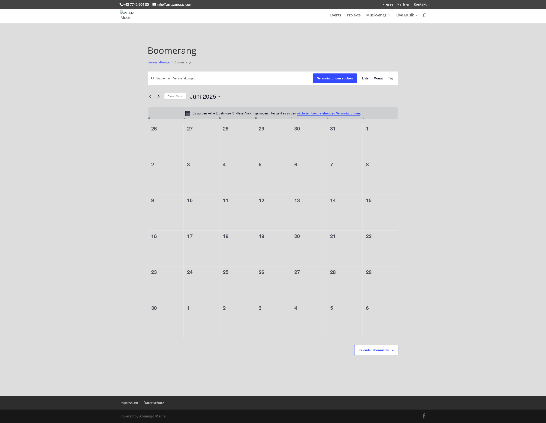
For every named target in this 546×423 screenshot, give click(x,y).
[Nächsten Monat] (158, 96)
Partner (403, 5)
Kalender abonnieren (374, 350)
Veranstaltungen (159, 62)
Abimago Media (152, 416)
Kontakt (420, 5)
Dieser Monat (175, 96)
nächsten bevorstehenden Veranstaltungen (328, 113)
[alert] (273, 113)
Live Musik (405, 15)
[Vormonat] (150, 96)
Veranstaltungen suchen (335, 78)
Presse (387, 5)
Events (335, 15)
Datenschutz (154, 402)
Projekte (353, 15)
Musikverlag (376, 15)
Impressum (128, 402)
